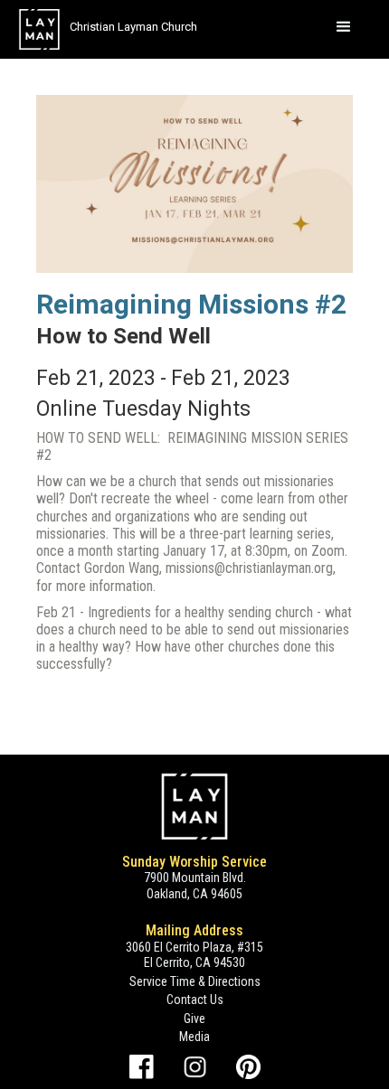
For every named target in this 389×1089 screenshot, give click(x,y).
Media (194, 1036)
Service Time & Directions (195, 981)
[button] (344, 27)
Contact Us (194, 999)
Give (194, 1018)
